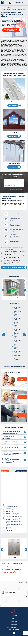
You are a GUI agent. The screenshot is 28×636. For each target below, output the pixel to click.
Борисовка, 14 (9, 511)
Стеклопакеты (14, 618)
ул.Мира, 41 (9, 508)
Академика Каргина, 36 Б (12, 513)
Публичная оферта (14, 624)
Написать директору (14, 619)
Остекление (14, 617)
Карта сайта (14, 621)
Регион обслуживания (22, 471)
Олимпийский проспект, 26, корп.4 (14, 518)
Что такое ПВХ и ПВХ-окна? (10, 447)
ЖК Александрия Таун (11, 528)
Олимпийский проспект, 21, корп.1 (14, 516)
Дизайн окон (14, 615)
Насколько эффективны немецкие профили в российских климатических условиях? (11, 453)
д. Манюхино (9, 527)
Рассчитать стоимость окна (15, 189)
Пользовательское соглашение (14, 622)
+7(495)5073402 (19, 2)
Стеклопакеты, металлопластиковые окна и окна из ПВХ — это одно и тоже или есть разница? (11, 460)
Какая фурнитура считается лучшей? (10, 442)
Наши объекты (4, 471)
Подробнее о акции (6, 36)
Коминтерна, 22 (10, 505)
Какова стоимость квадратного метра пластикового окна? (11, 432)
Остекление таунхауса (11, 506)
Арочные (14, 102)
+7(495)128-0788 (16, 569)
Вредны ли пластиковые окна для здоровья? (10, 437)
